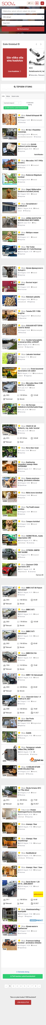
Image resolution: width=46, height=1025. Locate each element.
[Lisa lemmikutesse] (16, 123)
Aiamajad (38, 469)
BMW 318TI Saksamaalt (26, 611)
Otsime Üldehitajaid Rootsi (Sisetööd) (29, 811)
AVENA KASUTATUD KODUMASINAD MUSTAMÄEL (29, 219)
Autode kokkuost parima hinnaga (27, 145)
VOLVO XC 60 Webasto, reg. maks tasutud (28, 427)
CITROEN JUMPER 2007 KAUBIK (29, 551)
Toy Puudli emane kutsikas (28, 508)
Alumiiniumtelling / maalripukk (29, 910)
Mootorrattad (36, 316)
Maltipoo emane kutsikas (28, 233)
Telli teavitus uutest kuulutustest (16, 108)
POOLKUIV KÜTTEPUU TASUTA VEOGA (30, 327)
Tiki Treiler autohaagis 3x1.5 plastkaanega (29, 248)
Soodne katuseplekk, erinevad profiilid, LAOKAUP (30, 341)
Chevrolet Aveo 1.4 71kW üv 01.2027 (29, 698)
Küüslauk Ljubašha (33, 297)
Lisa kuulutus (23, 1002)
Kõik (3, 96)
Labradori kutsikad (33, 354)
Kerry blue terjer (32, 448)
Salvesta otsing (30, 103)
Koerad (34, 179)
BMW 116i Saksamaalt (34, 675)
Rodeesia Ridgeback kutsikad (30, 176)
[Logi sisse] (37, 3)
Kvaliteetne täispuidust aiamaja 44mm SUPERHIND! (28, 464)
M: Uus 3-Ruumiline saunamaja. (29, 131)
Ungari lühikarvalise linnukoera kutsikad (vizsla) (29, 190)
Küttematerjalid (37, 120)
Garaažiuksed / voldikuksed (27, 205)
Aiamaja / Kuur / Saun (34, 867)
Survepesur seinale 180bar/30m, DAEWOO (29, 748)
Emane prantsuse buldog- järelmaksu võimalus (29, 479)
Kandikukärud (31, 853)
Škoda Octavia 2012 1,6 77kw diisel (29, 789)
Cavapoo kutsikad (33, 521)
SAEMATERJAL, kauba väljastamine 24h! (30, 537)
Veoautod (35, 165)
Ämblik (28, 733)
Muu (34, 223)
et (29, 3)
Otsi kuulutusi (24, 29)
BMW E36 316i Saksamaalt (27, 654)
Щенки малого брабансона (28, 927)
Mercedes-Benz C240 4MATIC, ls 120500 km (30, 384)
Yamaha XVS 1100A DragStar (29, 312)
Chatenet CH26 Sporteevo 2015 (28, 566)
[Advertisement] (22, 960)
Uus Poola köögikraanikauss (26, 720)
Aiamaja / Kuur (31, 824)
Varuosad (38, 735)
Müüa (8, 96)
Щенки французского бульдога (30, 269)
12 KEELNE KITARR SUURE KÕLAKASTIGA (29, 768)
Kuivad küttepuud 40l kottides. (30, 116)
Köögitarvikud (36, 723)
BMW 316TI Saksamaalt (26, 632)
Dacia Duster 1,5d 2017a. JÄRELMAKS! (28, 883)
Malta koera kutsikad (34, 493)
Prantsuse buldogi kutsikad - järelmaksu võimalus (29, 942)
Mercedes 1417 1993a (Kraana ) (30, 162)
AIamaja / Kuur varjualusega (27, 840)
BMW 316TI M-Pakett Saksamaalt (30, 589)
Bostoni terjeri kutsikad (27, 283)
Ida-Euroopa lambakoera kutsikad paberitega (30, 406)
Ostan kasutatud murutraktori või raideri (30, 370)
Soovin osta (15, 96)
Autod (37, 149)
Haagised (38, 251)
